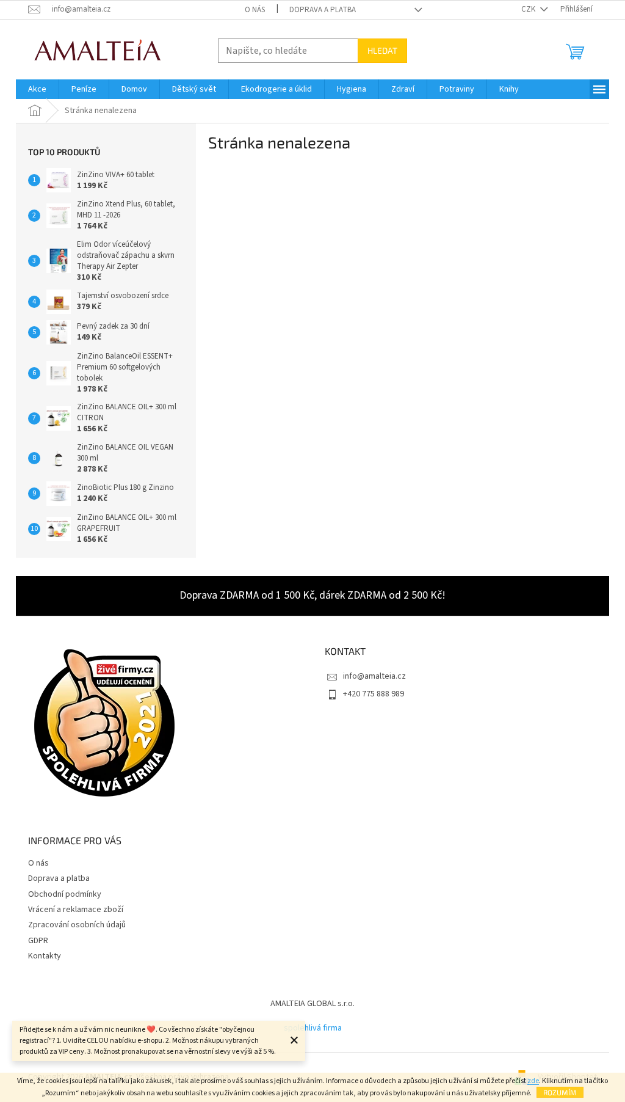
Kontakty (44, 956)
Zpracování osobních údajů (77, 925)
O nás (255, 9)
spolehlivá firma (313, 1028)
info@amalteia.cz (374, 676)
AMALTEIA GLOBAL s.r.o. (312, 1004)
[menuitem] (37, 89)
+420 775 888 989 (373, 694)
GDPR (38, 941)
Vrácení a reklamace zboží (75, 909)
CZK (529, 9)
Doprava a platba (322, 9)
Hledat (382, 50)
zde (533, 1081)
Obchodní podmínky (64, 894)
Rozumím (560, 1092)
